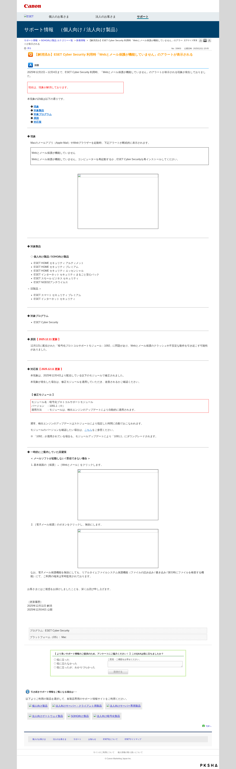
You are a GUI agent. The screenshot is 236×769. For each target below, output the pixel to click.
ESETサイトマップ (133, 739)
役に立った (63, 659)
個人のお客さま (59, 16)
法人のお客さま (106, 16)
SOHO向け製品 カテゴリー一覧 (57, 40)
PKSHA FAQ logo (209, 765)
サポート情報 (31, 40)
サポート (77, 739)
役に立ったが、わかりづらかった (76, 667)
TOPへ (208, 726)
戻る (29, 48)
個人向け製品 (40, 705)
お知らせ (92, 739)
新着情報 (80, 40)
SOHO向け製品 (80, 716)
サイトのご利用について (103, 752)
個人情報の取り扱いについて (130, 752)
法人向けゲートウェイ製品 (47, 716)
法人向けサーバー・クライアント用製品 (79, 705)
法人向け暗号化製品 (108, 716)
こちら (88, 430)
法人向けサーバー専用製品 (125, 705)
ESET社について (110, 739)
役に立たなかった (67, 663)
